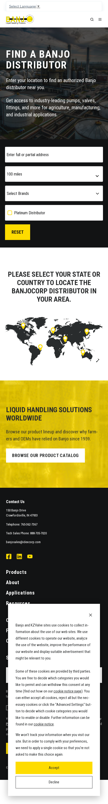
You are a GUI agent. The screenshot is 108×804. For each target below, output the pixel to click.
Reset (18, 232)
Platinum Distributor (29, 213)
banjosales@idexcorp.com (23, 542)
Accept (54, 767)
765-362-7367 (29, 524)
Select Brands (18, 193)
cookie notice (44, 724)
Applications (20, 593)
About (12, 582)
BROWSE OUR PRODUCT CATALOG (45, 455)
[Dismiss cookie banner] (90, 614)
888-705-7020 (38, 533)
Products (16, 572)
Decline (54, 782)
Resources (18, 603)
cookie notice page (67, 691)
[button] (92, 19)
